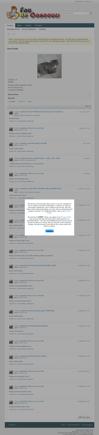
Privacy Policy (66, 217)
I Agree (49, 231)
